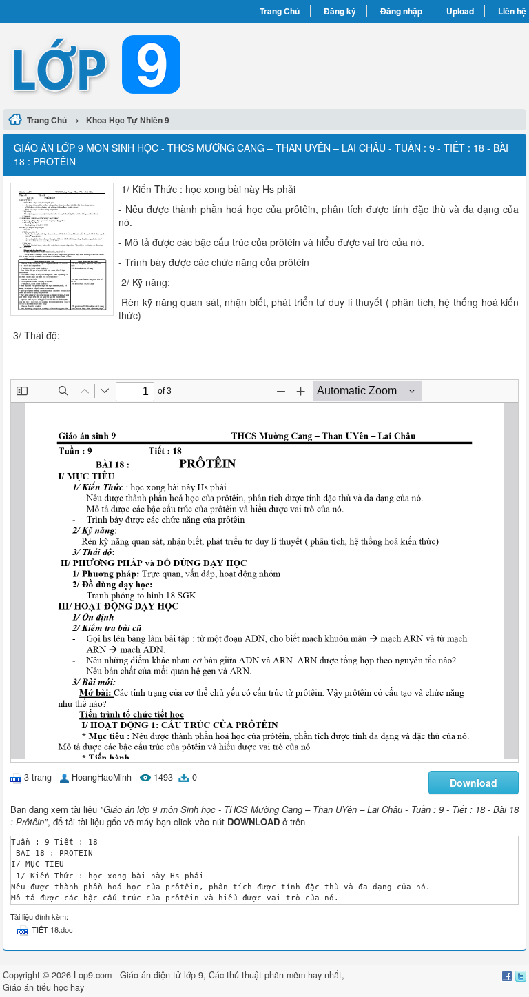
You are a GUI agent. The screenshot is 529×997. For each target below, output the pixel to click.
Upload (460, 11)
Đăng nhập (401, 11)
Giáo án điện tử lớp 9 (161, 975)
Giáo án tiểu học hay (43, 987)
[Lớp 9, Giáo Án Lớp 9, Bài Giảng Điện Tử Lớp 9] (133, 64)
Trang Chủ (280, 11)
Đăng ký (340, 11)
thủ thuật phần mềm (266, 975)
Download (473, 782)
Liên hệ (512, 11)
